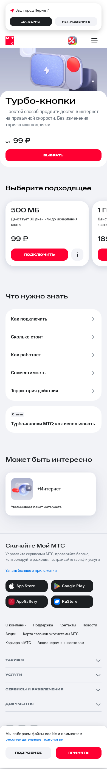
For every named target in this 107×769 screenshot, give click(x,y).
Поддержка (43, 625)
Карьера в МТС (18, 643)
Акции (10, 634)
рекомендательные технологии (34, 739)
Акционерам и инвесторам (61, 643)
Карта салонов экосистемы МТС (50, 634)
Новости (90, 625)
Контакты (68, 625)
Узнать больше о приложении (31, 570)
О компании (16, 625)
